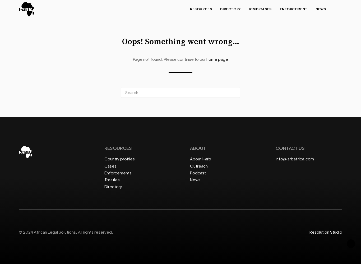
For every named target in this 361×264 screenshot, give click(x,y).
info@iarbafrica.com (295, 158)
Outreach (199, 165)
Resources (201, 9)
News (321, 9)
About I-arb (200, 158)
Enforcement (294, 9)
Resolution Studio (325, 231)
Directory (230, 9)
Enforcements (118, 172)
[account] (339, 9)
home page (217, 59)
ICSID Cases (260, 9)
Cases (110, 165)
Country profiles (119, 158)
